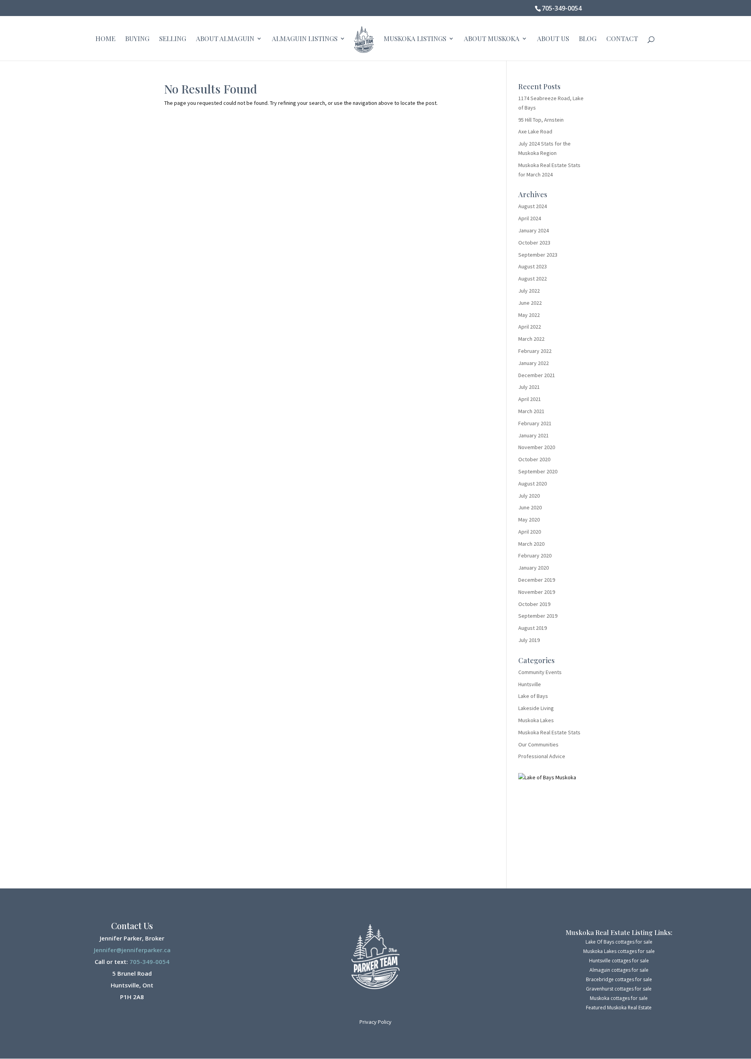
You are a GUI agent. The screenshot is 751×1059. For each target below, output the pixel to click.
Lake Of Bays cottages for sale (619, 942)
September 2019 (537, 615)
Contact (622, 39)
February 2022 (535, 350)
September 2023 (537, 254)
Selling (172, 39)
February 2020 (535, 555)
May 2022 (529, 314)
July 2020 (529, 495)
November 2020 (536, 447)
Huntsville (529, 684)
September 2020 (537, 471)
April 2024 (529, 218)
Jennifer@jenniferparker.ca (132, 950)
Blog (587, 39)
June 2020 (530, 507)
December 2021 (536, 375)
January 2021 (533, 435)
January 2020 (533, 567)
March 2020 (531, 543)
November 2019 (536, 591)
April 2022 (529, 326)
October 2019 (534, 604)
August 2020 (532, 483)
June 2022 (530, 302)
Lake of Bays (533, 695)
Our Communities (538, 744)
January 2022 (533, 363)
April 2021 (529, 399)
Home (105, 39)
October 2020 (534, 459)
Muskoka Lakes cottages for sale (619, 951)
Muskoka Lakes (536, 720)
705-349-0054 (562, 8)
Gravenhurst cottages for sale (619, 988)
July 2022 (529, 290)
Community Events (540, 672)
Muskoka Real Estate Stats (549, 732)
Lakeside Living (536, 708)
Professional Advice (541, 756)
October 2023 (534, 242)
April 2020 (529, 531)
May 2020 (529, 519)
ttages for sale (632, 998)
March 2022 (531, 338)
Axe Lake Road (535, 131)
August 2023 (532, 266)
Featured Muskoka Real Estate (619, 1007)
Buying (137, 39)
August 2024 (532, 206)
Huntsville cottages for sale (619, 960)
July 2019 (529, 640)
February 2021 (535, 423)
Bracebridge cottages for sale (619, 979)
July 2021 (529, 386)
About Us (553, 39)
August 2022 (532, 278)
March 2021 (531, 411)
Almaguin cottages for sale (619, 970)
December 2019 (536, 579)
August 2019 (532, 627)
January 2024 (533, 230)
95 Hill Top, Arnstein (541, 119)
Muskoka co (603, 998)
